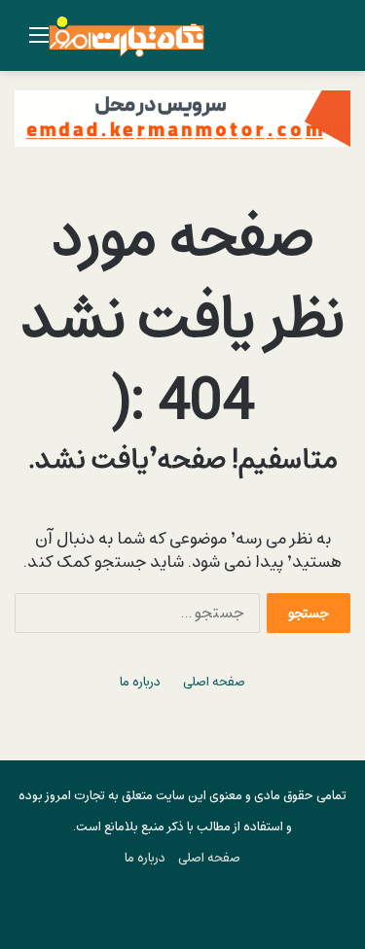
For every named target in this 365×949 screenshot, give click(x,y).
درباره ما (140, 682)
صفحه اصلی (214, 682)
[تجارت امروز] (126, 35)
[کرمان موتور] (182, 117)
